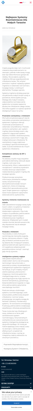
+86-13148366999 (8, 363)
